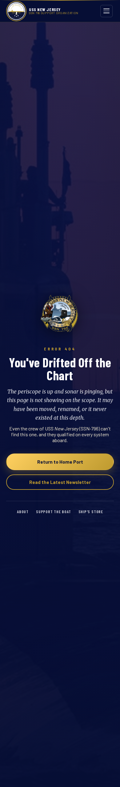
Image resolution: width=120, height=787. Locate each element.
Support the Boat (53, 511)
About (23, 511)
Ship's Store (90, 511)
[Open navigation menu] (106, 11)
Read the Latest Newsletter (60, 482)
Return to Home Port (60, 462)
